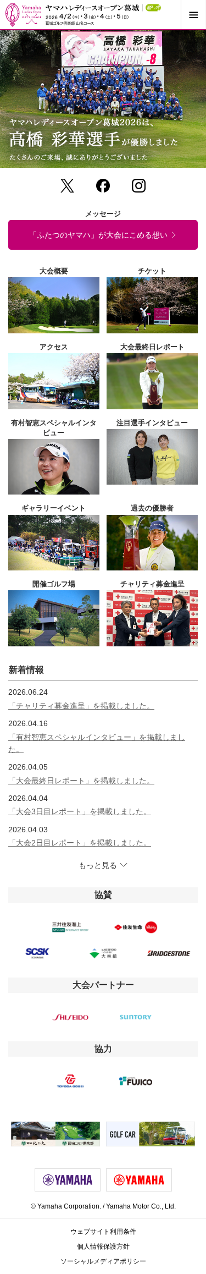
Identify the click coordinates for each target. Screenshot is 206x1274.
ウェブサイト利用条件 (103, 1231)
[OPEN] (193, 14)
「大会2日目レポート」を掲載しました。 (79, 842)
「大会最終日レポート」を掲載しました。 (81, 780)
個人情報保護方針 (103, 1246)
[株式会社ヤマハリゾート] (56, 1134)
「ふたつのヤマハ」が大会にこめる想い (98, 234)
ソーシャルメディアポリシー (103, 1261)
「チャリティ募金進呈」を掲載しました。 (81, 705)
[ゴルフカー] (151, 1134)
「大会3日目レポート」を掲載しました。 (79, 811)
